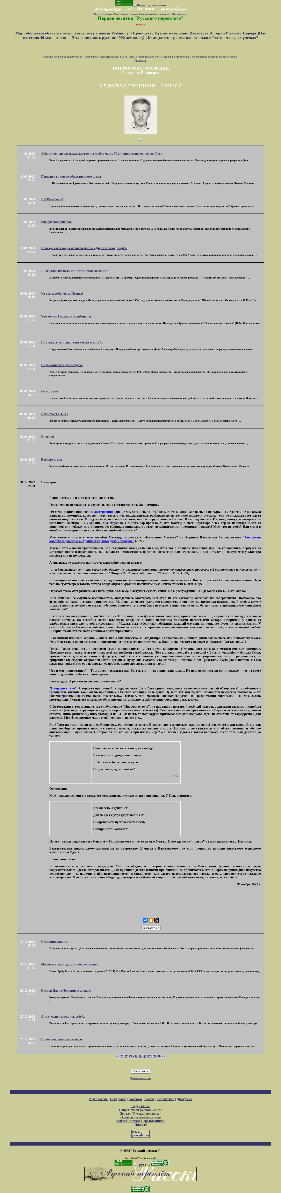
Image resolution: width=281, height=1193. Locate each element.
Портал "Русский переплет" (140, 1113)
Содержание (107, 14)
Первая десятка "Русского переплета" (140, 18)
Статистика (165, 1099)
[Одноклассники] (151, 920)
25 (138, 1056)
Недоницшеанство (54, 941)
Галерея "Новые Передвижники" (140, 1121)
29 (155, 1056)
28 (150, 1056)
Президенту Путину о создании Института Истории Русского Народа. (195, 33)
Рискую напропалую (56, 222)
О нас (116, 14)
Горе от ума (49, 391)
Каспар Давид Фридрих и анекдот (66, 990)
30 (159, 1056)
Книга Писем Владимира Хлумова (139, 56)
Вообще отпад (51, 459)
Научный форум (180, 14)
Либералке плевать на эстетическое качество (74, 271)
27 (146, 1056)
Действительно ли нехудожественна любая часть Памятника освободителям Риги (102, 153)
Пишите (141, 1124)
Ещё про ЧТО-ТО (54, 414)
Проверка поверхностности (61, 1039)
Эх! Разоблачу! (52, 199)
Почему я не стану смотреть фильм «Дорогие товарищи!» (84, 248)
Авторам (124, 14)
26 (142, 1056)
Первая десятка (145, 14)
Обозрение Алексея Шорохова (101, 56)
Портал (97, 14)
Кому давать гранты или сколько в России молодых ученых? (203, 37)
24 (134, 1056)
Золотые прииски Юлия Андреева (62, 56)
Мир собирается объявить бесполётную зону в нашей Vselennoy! (73, 33)
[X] (156, 920)
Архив (149, 1099)
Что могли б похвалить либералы (66, 316)
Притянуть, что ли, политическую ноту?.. (72, 342)
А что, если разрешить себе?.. (63, 1016)
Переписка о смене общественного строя (71, 176)
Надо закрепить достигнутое (62, 365)
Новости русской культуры (140, 1117)
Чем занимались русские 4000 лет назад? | (110, 37)
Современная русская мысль (140, 1110)
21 (122, 1056)
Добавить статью (140, 1078)
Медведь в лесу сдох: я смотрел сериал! (70, 964)
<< (118, 1056)
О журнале (118, 1099)
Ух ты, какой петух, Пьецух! (62, 293)
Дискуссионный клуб (162, 14)
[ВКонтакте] (145, 920)
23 (130, 1056)
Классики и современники (175, 56)
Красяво (47, 436)
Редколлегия (98, 1099)
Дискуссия (140, 60)
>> (163, 1056)
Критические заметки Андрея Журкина (215, 56)
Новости (133, 14)
